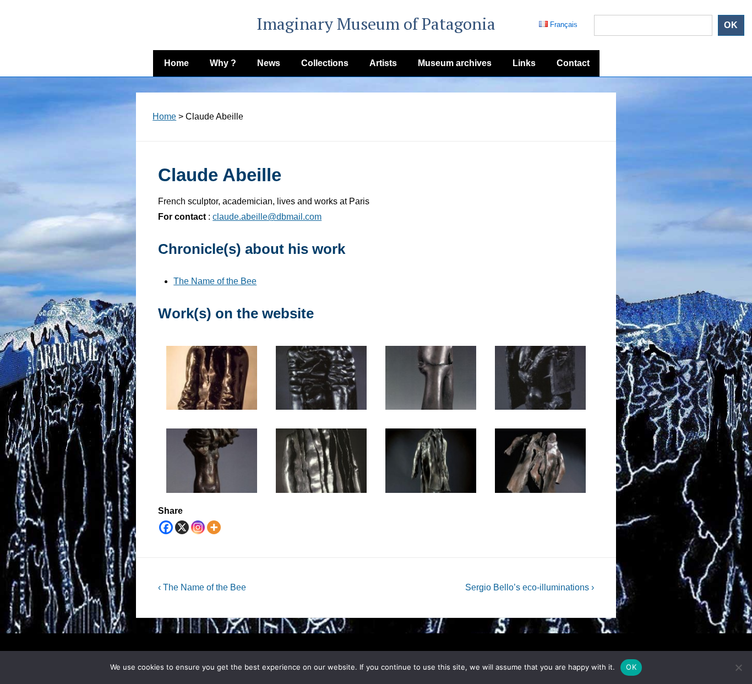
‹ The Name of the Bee (202, 587)
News (268, 63)
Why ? (223, 63)
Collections (324, 63)
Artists (383, 63)
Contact (573, 63)
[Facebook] (166, 527)
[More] (214, 527)
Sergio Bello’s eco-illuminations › (529, 587)
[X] (182, 527)
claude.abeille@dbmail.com (266, 216)
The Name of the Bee (215, 281)
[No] (738, 667)
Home (176, 63)
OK (631, 667)
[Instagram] (198, 527)
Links (524, 63)
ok (731, 25)
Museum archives (455, 63)
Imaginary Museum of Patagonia (376, 24)
